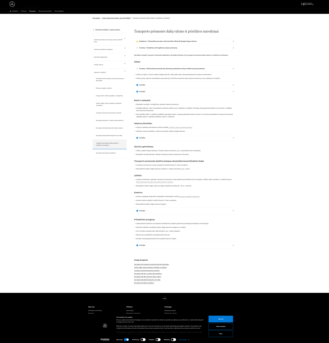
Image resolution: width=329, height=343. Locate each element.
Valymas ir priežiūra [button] (100, 72)
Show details (183, 339)
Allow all (220, 319)
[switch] (143, 339)
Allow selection (220, 326)
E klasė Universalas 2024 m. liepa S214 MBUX (116, 18)
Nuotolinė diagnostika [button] (100, 57)
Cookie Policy (120, 334)
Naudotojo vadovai (170, 310)
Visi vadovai (96, 18)
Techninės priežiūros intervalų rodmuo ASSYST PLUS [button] (108, 41)
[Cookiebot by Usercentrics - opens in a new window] (105, 339)
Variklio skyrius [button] (98, 65)
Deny (220, 333)
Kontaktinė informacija (95, 310)
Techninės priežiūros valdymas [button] (103, 49)
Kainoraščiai (130, 310)
